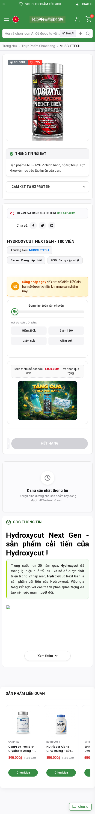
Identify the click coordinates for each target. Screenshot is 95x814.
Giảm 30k (66, 340)
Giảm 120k (66, 330)
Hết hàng (50, 443)
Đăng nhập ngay (34, 282)
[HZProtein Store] (48, 19)
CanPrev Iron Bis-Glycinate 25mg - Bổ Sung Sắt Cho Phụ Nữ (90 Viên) (22, 749)
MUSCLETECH (39, 250)
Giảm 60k (29, 340)
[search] (88, 33)
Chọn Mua (23, 772)
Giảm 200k (29, 330)
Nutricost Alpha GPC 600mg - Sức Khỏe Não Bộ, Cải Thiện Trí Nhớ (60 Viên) (58, 749)
